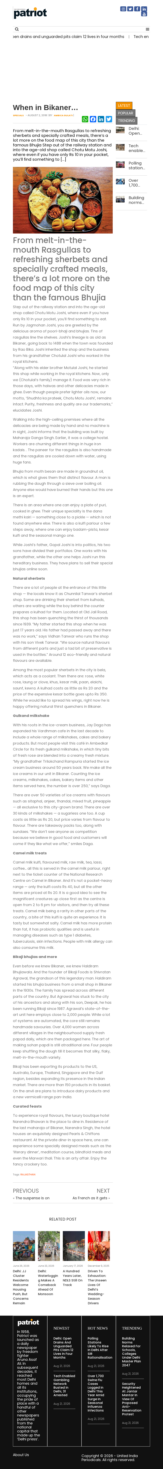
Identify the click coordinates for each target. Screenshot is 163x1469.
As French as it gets (90, 1197)
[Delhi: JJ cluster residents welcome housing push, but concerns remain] (24, 1247)
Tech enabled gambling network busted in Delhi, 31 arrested (138, 148)
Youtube (142, 15)
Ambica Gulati (63, 115)
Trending (126, 120)
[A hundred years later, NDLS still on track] (74, 1247)
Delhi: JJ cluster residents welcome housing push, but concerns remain (21, 1287)
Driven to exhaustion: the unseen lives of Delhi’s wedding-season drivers (97, 1287)
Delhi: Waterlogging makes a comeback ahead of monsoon (48, 1282)
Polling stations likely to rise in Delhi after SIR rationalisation (138, 165)
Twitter (128, 10)
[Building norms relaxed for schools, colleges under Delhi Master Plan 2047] (120, 198)
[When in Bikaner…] (63, 199)
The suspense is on (32, 1197)
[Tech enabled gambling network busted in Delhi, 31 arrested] (120, 146)
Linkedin (142, 10)
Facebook (135, 10)
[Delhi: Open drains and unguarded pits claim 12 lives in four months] (120, 129)
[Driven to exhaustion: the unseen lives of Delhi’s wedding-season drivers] (99, 1247)
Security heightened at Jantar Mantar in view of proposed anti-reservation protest (131, 1399)
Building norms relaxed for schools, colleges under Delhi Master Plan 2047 (137, 200)
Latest (124, 105)
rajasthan (27, 1174)
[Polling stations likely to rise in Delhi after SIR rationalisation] (120, 164)
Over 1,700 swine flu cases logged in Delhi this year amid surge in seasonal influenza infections (138, 183)
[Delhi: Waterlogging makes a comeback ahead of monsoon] (49, 1247)
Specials (18, 115)
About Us (21, 1454)
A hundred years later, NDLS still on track (72, 1278)
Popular (125, 113)
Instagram (121, 10)
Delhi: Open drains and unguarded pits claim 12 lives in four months (138, 131)
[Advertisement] (80, 69)
